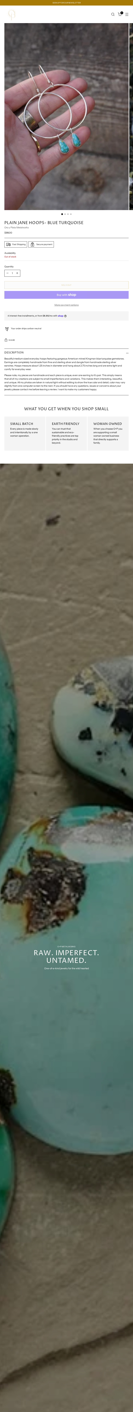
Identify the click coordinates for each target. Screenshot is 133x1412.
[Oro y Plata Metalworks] (11, 14)
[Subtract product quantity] (7, 273)
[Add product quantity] (17, 273)
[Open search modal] (113, 14)
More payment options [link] (66, 304)
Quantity (9, 266)
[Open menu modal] (127, 14)
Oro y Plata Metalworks (16, 227)
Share (12, 340)
